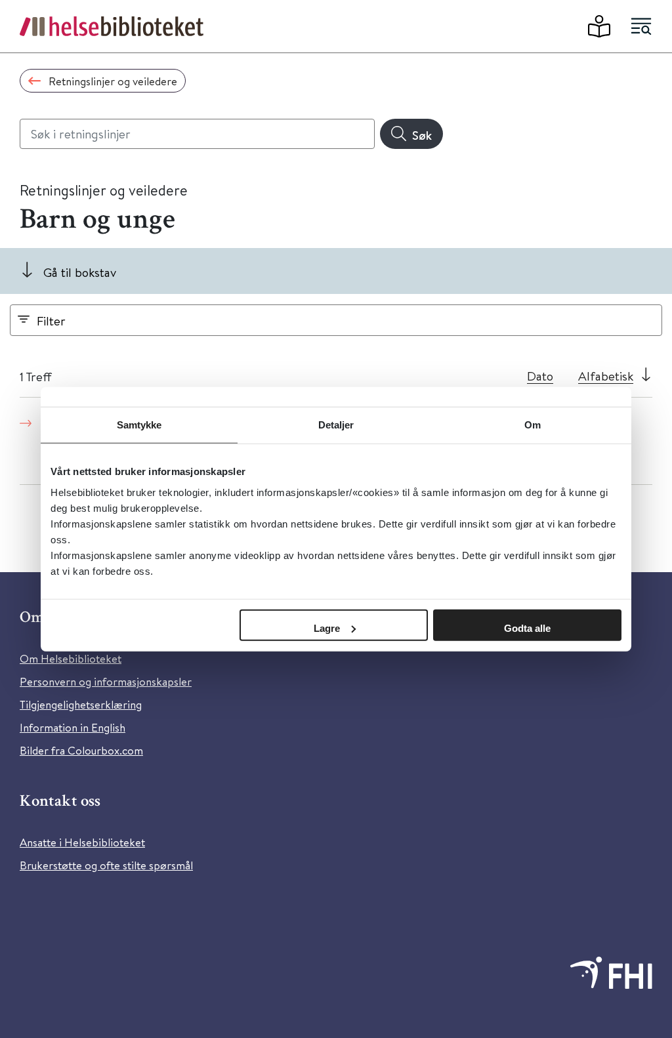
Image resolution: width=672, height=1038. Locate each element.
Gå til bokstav (79, 272)
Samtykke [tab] (139, 424)
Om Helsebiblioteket (70, 658)
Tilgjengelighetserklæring (81, 704)
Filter (51, 320)
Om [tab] (532, 424)
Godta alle (527, 627)
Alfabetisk (605, 375)
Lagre (327, 627)
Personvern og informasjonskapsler (106, 681)
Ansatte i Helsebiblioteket (82, 842)
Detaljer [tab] (336, 424)
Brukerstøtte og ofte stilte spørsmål (106, 865)
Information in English (72, 727)
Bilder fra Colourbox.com (81, 750)
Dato (540, 375)
